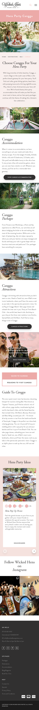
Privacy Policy (6, 690)
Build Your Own (6, 674)
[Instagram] (8, 648)
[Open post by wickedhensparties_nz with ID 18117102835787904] (10, 586)
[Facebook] (3, 648)
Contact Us (5, 684)
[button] (34, 551)
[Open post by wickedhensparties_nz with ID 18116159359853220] (10, 605)
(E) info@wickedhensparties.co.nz (12, 638)
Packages (5, 660)
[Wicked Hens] (11, 5)
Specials (4, 687)
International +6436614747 (10, 635)
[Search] (31, 5)
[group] (19, 507)
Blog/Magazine (6, 670)
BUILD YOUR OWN (19, 360)
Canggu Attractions (19, 327)
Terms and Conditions (8, 694)
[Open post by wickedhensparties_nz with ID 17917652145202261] (29, 586)
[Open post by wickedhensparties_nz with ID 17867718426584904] (29, 605)
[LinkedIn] (17, 648)
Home (4, 57)
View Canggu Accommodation (19, 177)
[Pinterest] (12, 648)
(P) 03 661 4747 (7, 631)
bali (21, 57)
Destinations (13, 57)
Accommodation (7, 667)
